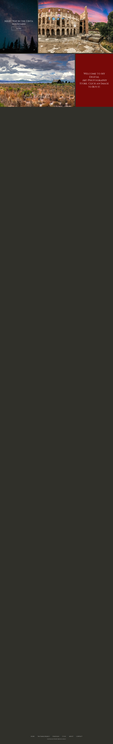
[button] (18, 26)
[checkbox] (4, 49)
